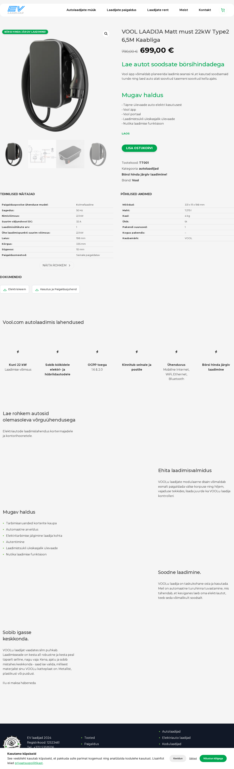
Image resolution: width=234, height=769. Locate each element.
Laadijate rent (158, 10)
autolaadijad (149, 168)
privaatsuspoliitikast (29, 763)
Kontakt (205, 10)
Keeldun (178, 758)
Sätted (193, 758)
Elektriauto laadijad (176, 738)
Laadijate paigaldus (121, 10)
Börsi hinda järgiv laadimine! (144, 174)
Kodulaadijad (171, 744)
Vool (135, 180)
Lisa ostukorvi (139, 148)
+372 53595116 (44, 747)
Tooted (89, 738)
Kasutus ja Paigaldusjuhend (58, 289)
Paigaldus (91, 744)
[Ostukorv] (223, 10)
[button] (106, 33)
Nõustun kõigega (213, 758)
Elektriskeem (17, 289)
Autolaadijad (171, 731)
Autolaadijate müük (81, 10)
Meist (184, 10)
